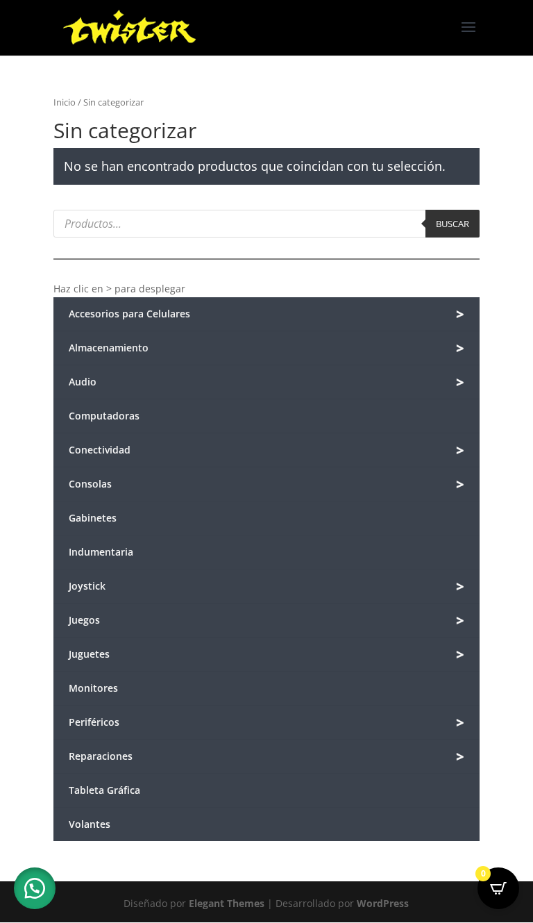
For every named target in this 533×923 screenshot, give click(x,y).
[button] (35, 888)
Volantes (89, 824)
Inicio (64, 102)
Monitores (93, 688)
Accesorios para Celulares (266, 314)
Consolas (266, 484)
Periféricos (266, 722)
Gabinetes (93, 517)
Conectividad (266, 450)
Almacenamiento (266, 348)
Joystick (266, 586)
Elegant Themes (226, 903)
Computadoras (104, 415)
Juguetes (266, 654)
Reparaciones (266, 756)
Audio (266, 382)
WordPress (383, 903)
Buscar (452, 223)
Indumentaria (101, 551)
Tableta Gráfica (104, 790)
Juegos (266, 620)
